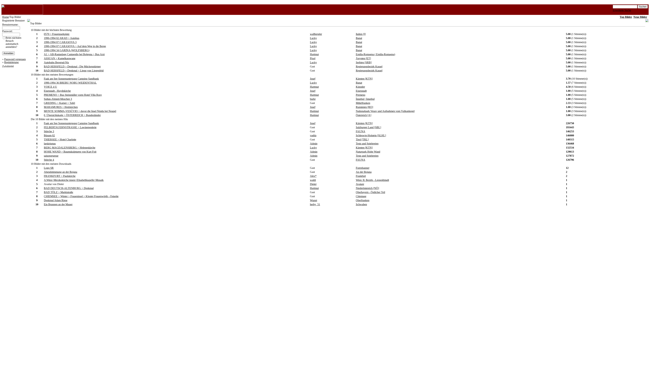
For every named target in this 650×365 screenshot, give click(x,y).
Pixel (312, 58)
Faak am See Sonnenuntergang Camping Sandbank (71, 78)
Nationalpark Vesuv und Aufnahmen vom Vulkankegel (385, 111)
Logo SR (49, 167)
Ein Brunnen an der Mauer (58, 204)
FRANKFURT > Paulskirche (59, 176)
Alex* (313, 176)
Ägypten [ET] (363, 58)
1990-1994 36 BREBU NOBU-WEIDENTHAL (70, 82)
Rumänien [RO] (364, 107)
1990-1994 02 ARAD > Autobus (61, 38)
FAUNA (360, 131)
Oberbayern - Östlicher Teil (370, 192)
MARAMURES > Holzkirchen (61, 107)
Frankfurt (361, 176)
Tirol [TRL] (362, 139)
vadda (313, 135)
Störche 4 (49, 159)
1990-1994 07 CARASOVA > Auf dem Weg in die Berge (75, 46)
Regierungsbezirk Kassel (369, 66)
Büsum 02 (49, 135)
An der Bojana (364, 172)
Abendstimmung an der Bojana (60, 172)
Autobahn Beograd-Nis (56, 62)
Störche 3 (49, 131)
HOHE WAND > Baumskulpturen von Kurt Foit (70, 151)
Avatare (360, 184)
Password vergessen (15, 59)
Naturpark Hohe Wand (368, 151)
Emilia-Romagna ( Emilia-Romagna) (375, 54)
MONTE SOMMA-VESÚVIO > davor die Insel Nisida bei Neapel (80, 111)
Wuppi (313, 200)
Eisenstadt (361, 90)
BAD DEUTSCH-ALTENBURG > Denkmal (69, 188)
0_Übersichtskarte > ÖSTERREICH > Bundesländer (72, 115)
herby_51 (315, 204)
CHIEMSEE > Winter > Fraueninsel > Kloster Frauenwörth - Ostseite (81, 196)
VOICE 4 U (50, 86)
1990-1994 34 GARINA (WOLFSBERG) (66, 50)
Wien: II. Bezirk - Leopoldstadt (372, 180)
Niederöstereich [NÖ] (367, 188)
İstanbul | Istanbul (365, 99)
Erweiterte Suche (622, 10)
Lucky (313, 38)
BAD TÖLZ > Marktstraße (58, 192)
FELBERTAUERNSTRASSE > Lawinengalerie (70, 127)
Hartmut (314, 54)
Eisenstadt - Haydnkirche (57, 90)
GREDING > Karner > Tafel (59, 103)
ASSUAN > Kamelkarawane (59, 58)
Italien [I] (361, 34)
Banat (359, 38)
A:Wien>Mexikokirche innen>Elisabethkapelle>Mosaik (74, 180)
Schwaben (361, 204)
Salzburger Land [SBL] (368, 127)
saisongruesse (51, 155)
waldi (313, 180)
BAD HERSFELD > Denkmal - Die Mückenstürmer (72, 66)
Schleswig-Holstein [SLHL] (371, 135)
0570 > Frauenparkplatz (56, 34)
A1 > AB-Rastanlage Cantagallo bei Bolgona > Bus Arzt (74, 54)
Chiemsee (361, 196)
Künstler (360, 86)
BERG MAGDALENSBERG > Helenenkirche (69, 147)
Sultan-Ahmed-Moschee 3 (58, 99)
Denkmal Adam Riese (55, 200)
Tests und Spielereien (367, 143)
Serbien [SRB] (364, 62)
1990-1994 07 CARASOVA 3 (60, 42)
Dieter (313, 184)
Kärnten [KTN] (364, 78)
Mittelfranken (363, 103)
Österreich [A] (363, 115)
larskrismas (50, 143)
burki (313, 99)
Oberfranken (362, 200)
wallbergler (316, 34)
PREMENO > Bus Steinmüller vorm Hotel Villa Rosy (73, 94)
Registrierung (11, 62)
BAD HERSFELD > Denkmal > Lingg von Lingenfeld (74, 70)
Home (5, 17)
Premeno (360, 94)
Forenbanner (362, 167)
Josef (312, 78)
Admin (313, 143)
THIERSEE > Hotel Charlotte (60, 139)
